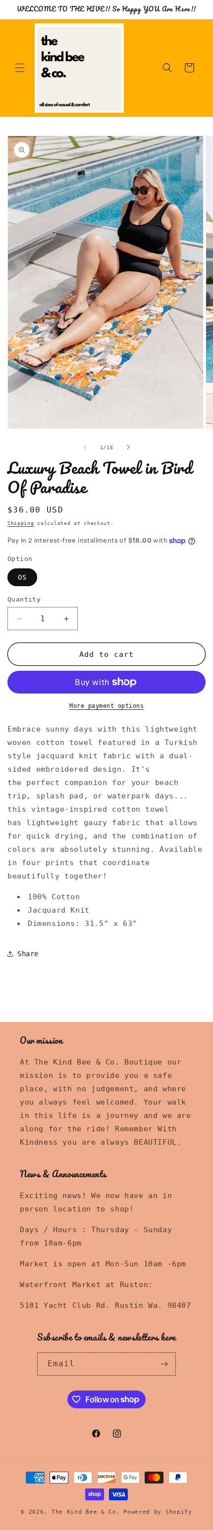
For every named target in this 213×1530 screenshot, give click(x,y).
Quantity (24, 599)
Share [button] (28, 954)
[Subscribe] (164, 1364)
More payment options (106, 705)
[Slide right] (128, 447)
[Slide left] (85, 447)
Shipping (20, 523)
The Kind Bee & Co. (86, 1512)
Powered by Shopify (157, 1512)
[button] (20, 68)
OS (22, 577)
